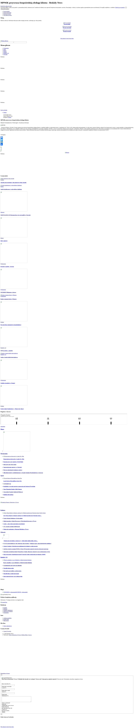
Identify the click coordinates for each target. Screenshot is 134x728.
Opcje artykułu (4, 110)
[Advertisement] (42, 164)
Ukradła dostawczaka (8, 568)
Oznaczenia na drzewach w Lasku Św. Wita (13, 459)
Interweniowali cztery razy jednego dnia (12, 576)
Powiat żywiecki (7, 14)
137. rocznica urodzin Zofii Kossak (11, 526)
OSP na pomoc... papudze (7, 350)
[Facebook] (67, 138)
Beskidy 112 (3, 347)
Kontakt (5, 607)
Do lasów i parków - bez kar (7, 266)
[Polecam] (1, 147)
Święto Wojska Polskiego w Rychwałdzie (12, 518)
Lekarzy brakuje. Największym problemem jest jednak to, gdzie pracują (20, 546)
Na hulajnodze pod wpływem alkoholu (12, 565)
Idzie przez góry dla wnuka (9, 464)
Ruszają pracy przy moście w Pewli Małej (13, 461)
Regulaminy (6, 612)
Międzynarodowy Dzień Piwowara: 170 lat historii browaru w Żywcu (19, 521)
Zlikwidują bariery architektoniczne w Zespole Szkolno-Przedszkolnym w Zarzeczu (23, 472)
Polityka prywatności (120, 7)
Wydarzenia (3, 263)
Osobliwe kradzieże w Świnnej (8, 383)
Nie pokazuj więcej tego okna (67, 38)
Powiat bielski (6, 11)
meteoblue (3, 426)
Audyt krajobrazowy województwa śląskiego (11, 189)
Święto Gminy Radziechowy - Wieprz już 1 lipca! (12, 408)
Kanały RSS (6, 619)
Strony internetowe (7, 626)
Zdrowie (2, 212)
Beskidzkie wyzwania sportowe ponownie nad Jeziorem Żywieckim (19, 486)
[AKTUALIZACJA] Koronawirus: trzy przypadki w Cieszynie (15, 215)
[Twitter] (67, 140)
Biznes (9, 117)
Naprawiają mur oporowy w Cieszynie (12, 467)
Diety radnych (4, 240)
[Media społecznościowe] (67, 144)
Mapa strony (6, 620)
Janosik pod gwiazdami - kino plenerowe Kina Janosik (13, 182)
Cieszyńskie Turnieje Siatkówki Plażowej (13, 492)
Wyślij (3, 711)
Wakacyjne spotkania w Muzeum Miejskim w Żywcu (15, 529)
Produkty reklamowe (8, 610)
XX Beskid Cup (7, 483)
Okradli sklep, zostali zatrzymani (11, 573)
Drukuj (4, 112)
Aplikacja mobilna (7, 618)
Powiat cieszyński (7, 12)
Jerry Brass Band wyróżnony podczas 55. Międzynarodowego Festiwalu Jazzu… (22, 515)
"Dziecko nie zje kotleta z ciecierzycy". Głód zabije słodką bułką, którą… (20, 540)
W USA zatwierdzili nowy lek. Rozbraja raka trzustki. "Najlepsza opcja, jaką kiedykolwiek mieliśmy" (27, 543)
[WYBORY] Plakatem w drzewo (8, 292)
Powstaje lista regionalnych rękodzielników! (11, 324)
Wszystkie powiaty (5, 9)
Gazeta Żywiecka (7, 631)
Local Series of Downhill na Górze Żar (12, 481)
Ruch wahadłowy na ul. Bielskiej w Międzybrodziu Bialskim (17, 562)
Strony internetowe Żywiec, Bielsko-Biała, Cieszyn (20, 635)
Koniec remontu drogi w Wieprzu (8, 299)
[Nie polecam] (1, 150)
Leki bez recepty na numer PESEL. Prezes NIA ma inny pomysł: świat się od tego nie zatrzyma (25, 549)
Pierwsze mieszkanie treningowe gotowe (12, 470)
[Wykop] (67, 142)
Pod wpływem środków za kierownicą (12, 571)
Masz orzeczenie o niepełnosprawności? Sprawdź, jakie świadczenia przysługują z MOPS (24, 554)
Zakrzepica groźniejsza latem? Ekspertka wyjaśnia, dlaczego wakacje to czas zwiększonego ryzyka (26, 551)
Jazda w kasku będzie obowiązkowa (9, 357)
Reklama (5, 609)
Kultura (2, 179)
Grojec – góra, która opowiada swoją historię (14, 523)
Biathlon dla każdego (8, 494)
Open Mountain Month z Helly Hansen (12, 489)
